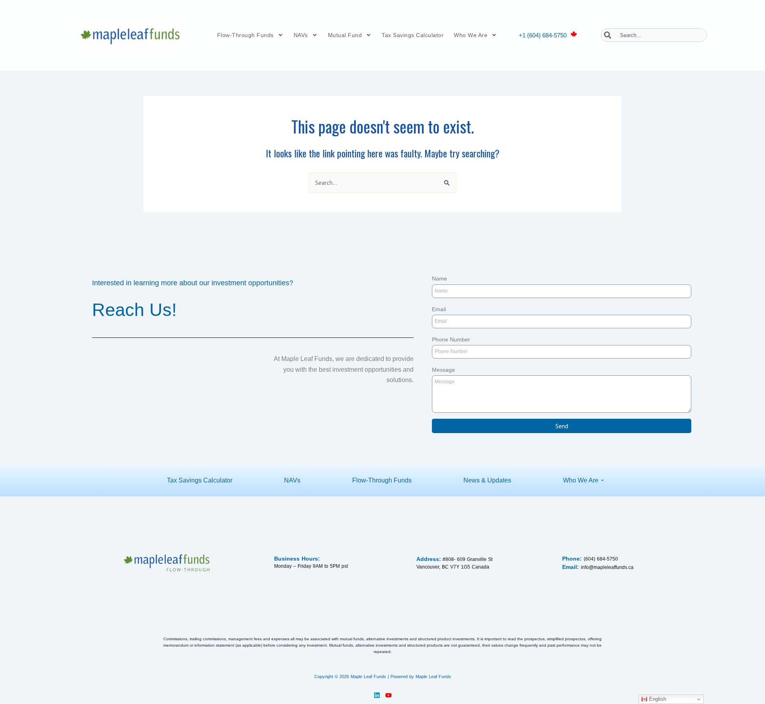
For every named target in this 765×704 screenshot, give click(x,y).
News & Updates (487, 480)
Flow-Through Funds (245, 35)
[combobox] (654, 35)
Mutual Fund (345, 35)
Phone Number (451, 339)
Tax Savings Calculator (412, 35)
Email (439, 309)
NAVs (301, 35)
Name (439, 278)
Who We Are (470, 35)
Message (443, 370)
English (656, 699)
